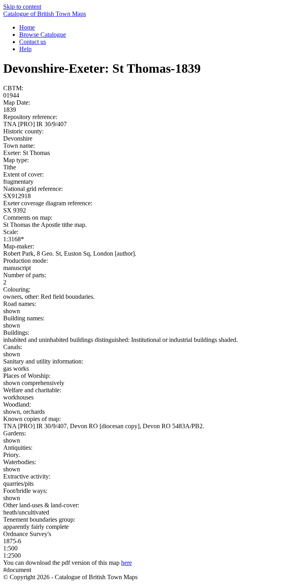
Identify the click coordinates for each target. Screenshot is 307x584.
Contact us (32, 41)
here (126, 562)
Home (27, 27)
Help (25, 49)
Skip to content (22, 6)
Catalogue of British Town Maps (44, 13)
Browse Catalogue (42, 34)
